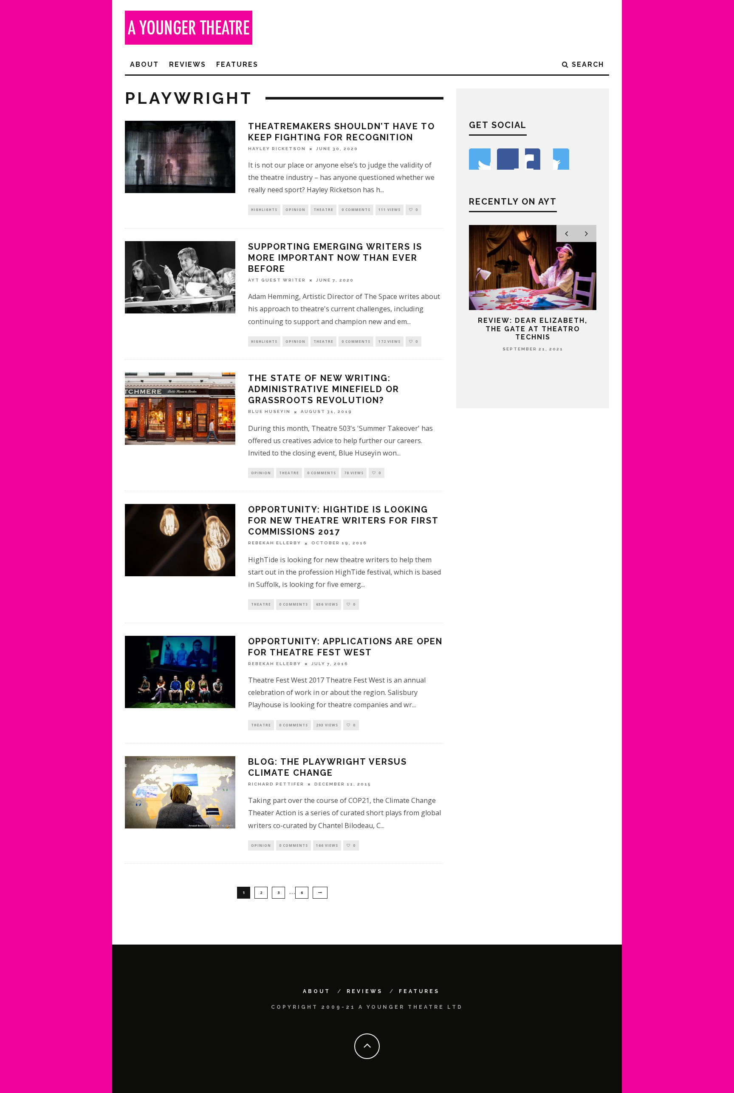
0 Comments (356, 209)
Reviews (187, 64)
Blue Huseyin (269, 412)
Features (237, 64)
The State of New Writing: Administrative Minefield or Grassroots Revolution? (323, 389)
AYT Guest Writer (277, 280)
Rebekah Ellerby (274, 543)
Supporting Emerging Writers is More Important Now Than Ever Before (335, 258)
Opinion (295, 209)
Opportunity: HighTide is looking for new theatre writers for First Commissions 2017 (343, 520)
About (144, 64)
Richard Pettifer (276, 784)
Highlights (264, 209)
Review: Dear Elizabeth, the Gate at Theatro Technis (532, 328)
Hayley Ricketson (277, 148)
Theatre (323, 209)
